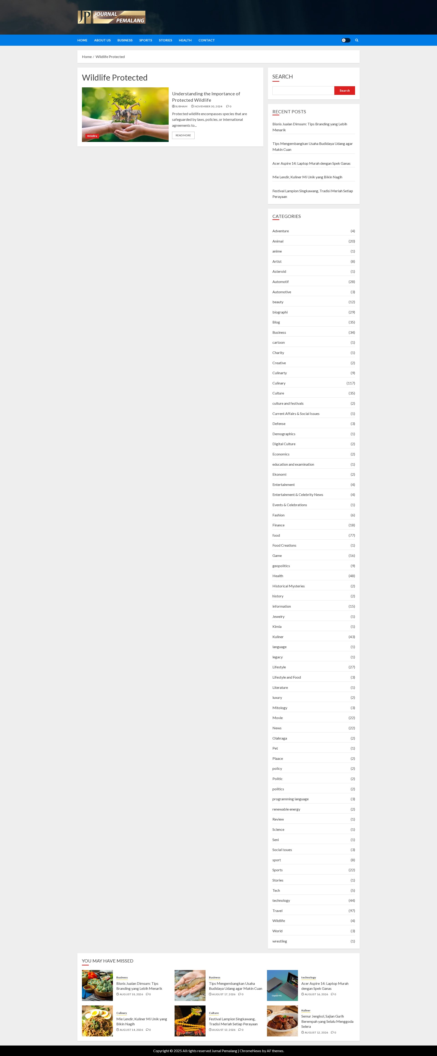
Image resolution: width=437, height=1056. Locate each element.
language (279, 646)
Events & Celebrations (289, 505)
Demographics (283, 434)
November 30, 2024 (208, 106)
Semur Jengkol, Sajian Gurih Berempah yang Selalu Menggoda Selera (327, 1021)
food (276, 535)
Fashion (278, 515)
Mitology (279, 707)
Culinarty (279, 373)
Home (82, 40)
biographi (280, 312)
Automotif (280, 281)
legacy (277, 657)
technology (281, 900)
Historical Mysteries (288, 586)
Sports (145, 40)
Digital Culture (283, 444)
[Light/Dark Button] (346, 40)
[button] (357, 40)
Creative (279, 363)
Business (124, 40)
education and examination (293, 464)
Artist (277, 261)
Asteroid (279, 271)
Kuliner (278, 636)
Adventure (280, 231)
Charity (278, 352)
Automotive (281, 292)
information (281, 606)
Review (278, 819)
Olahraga (279, 738)
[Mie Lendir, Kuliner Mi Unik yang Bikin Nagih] (97, 1020)
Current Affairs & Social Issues (296, 413)
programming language (290, 799)
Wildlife (92, 136)
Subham (181, 106)
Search (282, 76)
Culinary (278, 383)
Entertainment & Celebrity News (297, 494)
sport (276, 860)
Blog (276, 322)
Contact (206, 40)
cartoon (278, 342)
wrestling (279, 941)
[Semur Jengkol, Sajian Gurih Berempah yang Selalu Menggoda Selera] (282, 1020)
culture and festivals (288, 403)
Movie (277, 717)
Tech (276, 890)
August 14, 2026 (131, 1029)
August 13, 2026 (223, 1029)
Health (185, 40)
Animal (277, 241)
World (277, 931)
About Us (102, 40)
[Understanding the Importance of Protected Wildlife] (125, 114)
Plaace (277, 758)
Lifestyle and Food (286, 677)
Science (278, 829)
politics (278, 789)
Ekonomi (279, 474)
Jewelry (278, 616)
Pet (275, 748)
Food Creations (284, 545)
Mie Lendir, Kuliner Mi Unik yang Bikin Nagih (307, 177)
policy (277, 768)
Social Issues (282, 849)
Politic (277, 778)
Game (277, 555)
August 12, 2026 (316, 1032)
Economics (281, 454)
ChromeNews (250, 1050)
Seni (275, 839)
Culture (278, 393)
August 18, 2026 (131, 994)
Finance (278, 525)
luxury (277, 697)
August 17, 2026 (223, 994)
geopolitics (281, 565)
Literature (280, 687)
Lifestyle (279, 667)
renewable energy (286, 809)
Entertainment (283, 484)
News (277, 728)
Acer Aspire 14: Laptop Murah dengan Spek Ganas (311, 163)
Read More (183, 135)
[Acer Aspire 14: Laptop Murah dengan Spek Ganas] (282, 985)
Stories (165, 40)
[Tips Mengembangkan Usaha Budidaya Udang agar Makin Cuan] (190, 985)
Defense (278, 423)
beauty (277, 302)
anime (277, 251)
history (277, 596)
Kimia (277, 626)
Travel (277, 910)
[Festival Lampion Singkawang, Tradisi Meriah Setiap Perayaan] (190, 1020)
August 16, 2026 (316, 994)
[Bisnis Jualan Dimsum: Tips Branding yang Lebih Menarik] (97, 985)
